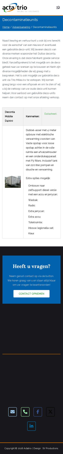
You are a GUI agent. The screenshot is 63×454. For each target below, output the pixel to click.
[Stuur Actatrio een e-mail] (12, 411)
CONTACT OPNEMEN (31, 293)
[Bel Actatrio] (25, 411)
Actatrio (27, 448)
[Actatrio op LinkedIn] (31, 426)
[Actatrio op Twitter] (50, 411)
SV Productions (50, 448)
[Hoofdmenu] (58, 7)
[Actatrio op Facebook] (37, 411)
